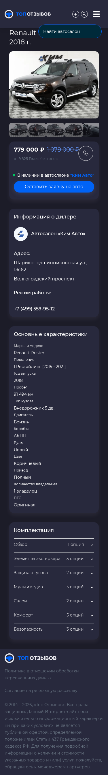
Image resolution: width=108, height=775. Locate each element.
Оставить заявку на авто (54, 186)
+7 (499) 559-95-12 (34, 309)
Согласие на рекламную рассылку (41, 690)
